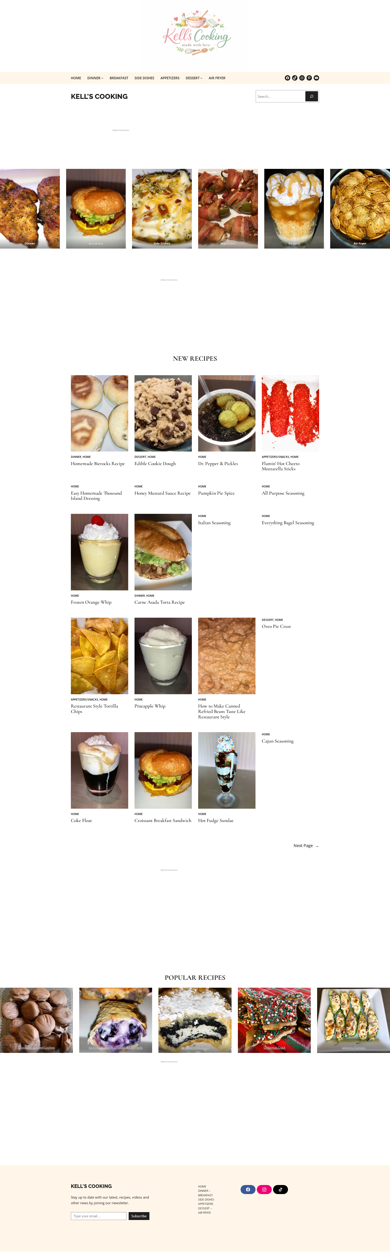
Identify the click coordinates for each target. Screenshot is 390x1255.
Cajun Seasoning (278, 741)
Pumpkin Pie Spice (216, 493)
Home (87, 457)
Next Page (306, 845)
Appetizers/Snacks (275, 457)
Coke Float (81, 820)
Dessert (140, 457)
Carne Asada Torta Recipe (160, 602)
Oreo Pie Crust (276, 626)
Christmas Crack (274, 1047)
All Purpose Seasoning (283, 493)
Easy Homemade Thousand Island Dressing (96, 496)
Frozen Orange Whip (91, 602)
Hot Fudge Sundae (216, 820)
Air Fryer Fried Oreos (195, 1047)
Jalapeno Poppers (353, 1047)
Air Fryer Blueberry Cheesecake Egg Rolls (116, 1047)
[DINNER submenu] (102, 78)
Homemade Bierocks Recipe (98, 463)
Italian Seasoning (214, 523)
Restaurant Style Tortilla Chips (94, 708)
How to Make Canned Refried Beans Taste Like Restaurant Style (222, 711)
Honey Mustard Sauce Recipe (163, 493)
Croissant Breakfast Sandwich (163, 820)
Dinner (76, 457)
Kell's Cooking (99, 96)
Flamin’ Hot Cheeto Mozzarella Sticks (280, 466)
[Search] (311, 96)
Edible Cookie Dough (155, 463)
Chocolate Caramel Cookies (36, 1047)
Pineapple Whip (150, 706)
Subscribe (139, 1216)
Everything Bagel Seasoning (288, 523)
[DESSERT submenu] (201, 78)
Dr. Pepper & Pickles (218, 463)
